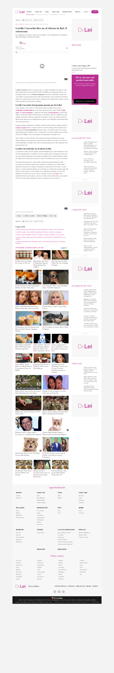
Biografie (39, 560)
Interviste (18, 535)
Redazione (62, 549)
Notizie (40, 530)
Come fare (81, 513)
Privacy (28, 602)
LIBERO (20, 600)
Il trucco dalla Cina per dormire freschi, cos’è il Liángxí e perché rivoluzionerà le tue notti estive (90, 370)
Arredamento (40, 515)
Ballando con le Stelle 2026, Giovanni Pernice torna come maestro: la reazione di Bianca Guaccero (90, 302)
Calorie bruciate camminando (65, 542)
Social (17, 567)
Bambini (60, 563)
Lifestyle (18, 495)
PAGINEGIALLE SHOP (41, 600)
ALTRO (86, 11)
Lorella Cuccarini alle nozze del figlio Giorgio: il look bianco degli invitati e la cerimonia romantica (40, 242)
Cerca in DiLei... (34, 586)
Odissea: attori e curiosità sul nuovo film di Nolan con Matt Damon (91, 152)
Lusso (38, 570)
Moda (59, 495)
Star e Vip (38, 11)
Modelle (18, 570)
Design (38, 513)
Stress (81, 567)
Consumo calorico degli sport (65, 544)
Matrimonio (19, 515)
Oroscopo (41, 549)
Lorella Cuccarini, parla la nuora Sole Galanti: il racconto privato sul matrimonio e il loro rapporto (40, 238)
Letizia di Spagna (41, 502)
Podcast (82, 530)
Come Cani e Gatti (83, 537)
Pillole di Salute (83, 535)
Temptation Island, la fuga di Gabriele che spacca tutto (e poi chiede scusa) (91, 222)
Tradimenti (18, 574)
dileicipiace (19, 539)
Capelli (39, 574)
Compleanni (19, 576)
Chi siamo (17, 602)
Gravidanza (61, 567)
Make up (39, 579)
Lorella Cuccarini (22, 86)
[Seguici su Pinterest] (54, 591)
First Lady (18, 560)
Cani (59, 510)
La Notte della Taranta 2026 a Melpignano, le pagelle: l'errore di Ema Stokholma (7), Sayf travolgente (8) (90, 293)
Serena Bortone (54, 112)
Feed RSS (88, 586)
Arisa (56, 173)
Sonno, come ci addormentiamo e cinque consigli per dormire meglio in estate (91, 248)
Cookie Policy (34, 602)
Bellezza (60, 498)
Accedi (95, 11)
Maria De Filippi (42, 216)
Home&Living (67, 11)
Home (17, 24)
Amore (17, 510)
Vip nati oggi (39, 14)
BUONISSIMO (87, 600)
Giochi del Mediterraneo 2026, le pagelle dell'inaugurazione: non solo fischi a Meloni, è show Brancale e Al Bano (91, 145)
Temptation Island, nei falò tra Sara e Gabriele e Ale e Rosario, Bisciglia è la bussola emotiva (91, 216)
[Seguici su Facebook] (50, 591)
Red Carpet (19, 572)
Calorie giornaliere (62, 539)
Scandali (39, 567)
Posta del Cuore (20, 517)
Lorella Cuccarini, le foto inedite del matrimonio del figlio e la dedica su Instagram (39, 232)
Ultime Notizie (40, 532)
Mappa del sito (80, 586)
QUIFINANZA (80, 600)
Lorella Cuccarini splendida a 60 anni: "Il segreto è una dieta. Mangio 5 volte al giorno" (40, 234)
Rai (29, 86)
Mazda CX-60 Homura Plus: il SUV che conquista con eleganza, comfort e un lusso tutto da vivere (90, 232)
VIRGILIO (25, 600)
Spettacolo (21, 24)
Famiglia (60, 560)
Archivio (95, 586)
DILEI (69, 600)
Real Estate (39, 524)
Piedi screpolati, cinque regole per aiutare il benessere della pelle (90, 239)
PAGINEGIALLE (31, 600)
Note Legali (23, 602)
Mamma (18, 513)
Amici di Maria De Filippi (37, 86)
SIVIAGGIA (73, 600)
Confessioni (40, 563)
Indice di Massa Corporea (64, 532)
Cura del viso (40, 576)
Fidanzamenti (40, 565)
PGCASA (49, 600)
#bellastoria (19, 542)
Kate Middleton (54, 14)
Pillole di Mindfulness (84, 532)
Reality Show (19, 565)
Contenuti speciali (61, 586)
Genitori (60, 565)
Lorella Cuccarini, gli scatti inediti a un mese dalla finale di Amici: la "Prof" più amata (40, 229)
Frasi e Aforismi (20, 537)
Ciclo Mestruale (62, 570)
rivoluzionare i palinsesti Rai (24, 110)
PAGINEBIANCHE (56, 600)
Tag (81, 574)
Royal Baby (83, 572)
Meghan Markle (41, 500)
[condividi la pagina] (67, 48)
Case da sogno (40, 510)
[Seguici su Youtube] (59, 591)
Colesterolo (61, 576)
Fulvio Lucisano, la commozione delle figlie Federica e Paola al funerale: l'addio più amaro (90, 169)
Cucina (80, 510)
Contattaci (71, 586)
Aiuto (50, 602)
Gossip (19, 216)
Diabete (60, 574)
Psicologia (81, 500)
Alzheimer (61, 579)
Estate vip (46, 14)
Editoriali (18, 532)
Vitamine (82, 560)
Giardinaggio (40, 520)
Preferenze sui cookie (43, 602)
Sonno (81, 565)
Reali (38, 495)
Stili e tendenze (41, 572)
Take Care (55, 11)
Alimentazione (83, 570)
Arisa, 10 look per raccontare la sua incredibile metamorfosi (90, 160)
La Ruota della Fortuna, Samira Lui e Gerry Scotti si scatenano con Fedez (91, 309)
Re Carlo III (62, 14)
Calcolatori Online (66, 530)
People (29, 11)
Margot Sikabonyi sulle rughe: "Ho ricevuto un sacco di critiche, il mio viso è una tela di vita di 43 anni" (90, 380)
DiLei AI (77, 11)
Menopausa (61, 572)
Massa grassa (61, 537)
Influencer (18, 563)
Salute (80, 498)
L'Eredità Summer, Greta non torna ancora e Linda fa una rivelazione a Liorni (91, 325)
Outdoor (39, 522)
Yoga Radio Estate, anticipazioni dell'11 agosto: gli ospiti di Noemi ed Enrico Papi (91, 388)
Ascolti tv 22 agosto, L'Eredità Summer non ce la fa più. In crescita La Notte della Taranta (91, 318)
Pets (59, 508)
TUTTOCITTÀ (64, 600)
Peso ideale (60, 535)
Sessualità (81, 502)
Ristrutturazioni (41, 517)
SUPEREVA (93, 600)
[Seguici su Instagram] (63, 591)
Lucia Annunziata (27, 112)
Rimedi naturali (84, 563)
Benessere (81, 495)
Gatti (59, 513)
